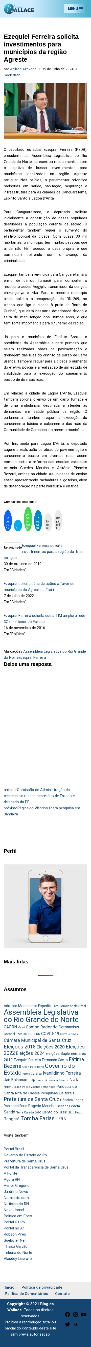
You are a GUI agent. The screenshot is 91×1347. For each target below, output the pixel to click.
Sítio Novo (75, 1112)
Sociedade (12, 75)
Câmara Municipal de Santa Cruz (38, 1040)
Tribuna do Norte (18, 1252)
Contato (62, 1293)
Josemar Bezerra (58, 1080)
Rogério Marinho (42, 1106)
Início (9, 1287)
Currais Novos (69, 1034)
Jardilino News (16, 1191)
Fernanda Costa (55, 1060)
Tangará (11, 1118)
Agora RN (12, 1179)
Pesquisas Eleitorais (57, 1093)
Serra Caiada (25, 1112)
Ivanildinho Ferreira (62, 1073)
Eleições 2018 (20, 1047)
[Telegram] (76, 1326)
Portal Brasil (14, 1149)
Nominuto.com (16, 1197)
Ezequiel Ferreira (32, 657)
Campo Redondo (42, 1026)
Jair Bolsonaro (16, 1079)
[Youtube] (83, 1316)
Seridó (9, 1112)
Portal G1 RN (14, 1222)
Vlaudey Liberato (18, 1258)
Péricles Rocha (71, 1100)
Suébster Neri (15, 1240)
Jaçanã (41, 1080)
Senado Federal (69, 1106)
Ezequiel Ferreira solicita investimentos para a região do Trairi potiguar (43, 551)
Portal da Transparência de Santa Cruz (36, 1167)
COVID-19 (50, 1033)
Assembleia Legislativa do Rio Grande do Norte (41, 1016)
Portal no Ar (14, 1228)
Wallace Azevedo (23, 69)
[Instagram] (76, 1316)
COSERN (34, 1034)
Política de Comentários (26, 1293)
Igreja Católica (32, 1073)
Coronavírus (69, 1027)
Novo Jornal (14, 1210)
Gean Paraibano (33, 1067)
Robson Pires (15, 1234)
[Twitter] (67, 1326)
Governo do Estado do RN (25, 1155)
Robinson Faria (15, 1106)
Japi (32, 1080)
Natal (75, 1079)
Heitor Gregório (17, 1185)
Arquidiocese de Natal (70, 1006)
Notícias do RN (16, 1204)
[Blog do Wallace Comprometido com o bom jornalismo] (19, 9)
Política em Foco (18, 1216)
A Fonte (10, 1173)
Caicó (21, 1027)
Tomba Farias (37, 1118)
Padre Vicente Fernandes (38, 1087)
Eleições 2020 (51, 1046)
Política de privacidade (41, 1287)
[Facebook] (67, 1316)
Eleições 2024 (30, 1053)
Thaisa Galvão (16, 1246)
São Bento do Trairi (51, 1112)
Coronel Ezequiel (15, 1034)
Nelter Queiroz (12, 1087)
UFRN (61, 1118)
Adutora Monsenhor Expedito (28, 1006)
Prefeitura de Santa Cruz (31, 1099)
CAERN (10, 1027)
